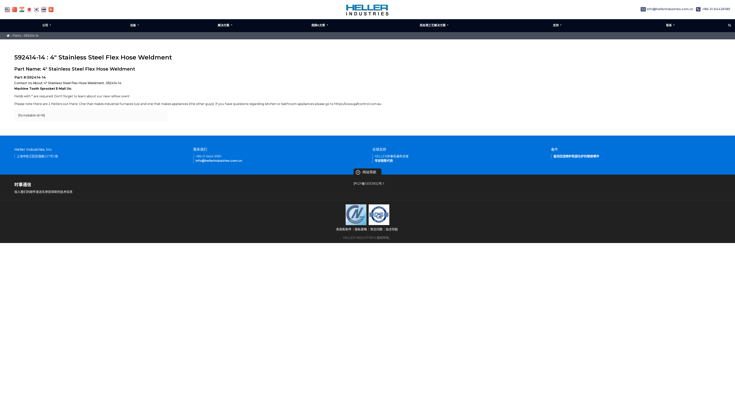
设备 (133, 25)
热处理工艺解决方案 (433, 25)
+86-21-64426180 (716, 9)
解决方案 (224, 25)
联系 (669, 25)
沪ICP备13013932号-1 (368, 183)
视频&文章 (318, 25)
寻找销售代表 (384, 161)
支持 (556, 25)
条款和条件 (343, 229)
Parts (17, 35)
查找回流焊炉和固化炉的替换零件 (576, 156)
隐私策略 (361, 229)
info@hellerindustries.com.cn (670, 9)
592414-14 (31, 35)
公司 (45, 25)
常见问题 (376, 229)
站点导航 (392, 229)
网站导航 (366, 172)
